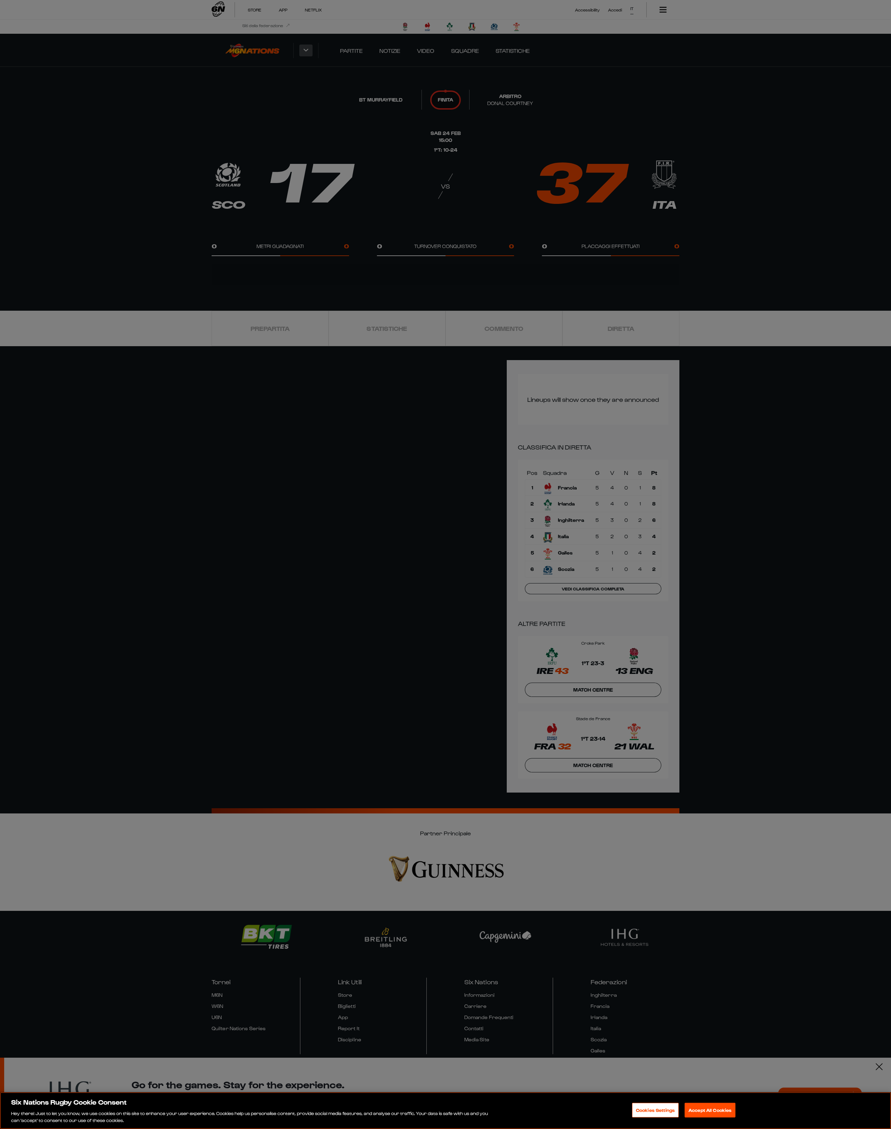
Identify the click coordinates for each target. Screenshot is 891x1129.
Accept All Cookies (710, 1110)
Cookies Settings (655, 1110)
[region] (445, 1110)
